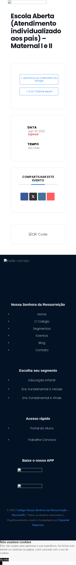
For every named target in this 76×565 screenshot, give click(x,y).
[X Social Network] (33, 196)
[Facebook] (20, 274)
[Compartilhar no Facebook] (24, 196)
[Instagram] (38, 274)
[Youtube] (56, 274)
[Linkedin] (42, 196)
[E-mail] (51, 196)
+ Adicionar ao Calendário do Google (39, 79)
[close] (1, 563)
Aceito (4, 559)
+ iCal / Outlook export (39, 91)
